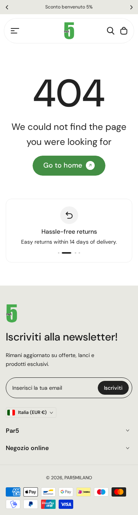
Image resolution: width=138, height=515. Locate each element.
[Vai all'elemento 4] (79, 253)
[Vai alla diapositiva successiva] (131, 7)
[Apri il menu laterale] (15, 30)
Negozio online (27, 448)
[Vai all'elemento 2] (67, 253)
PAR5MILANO (78, 478)
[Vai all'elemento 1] (58, 253)
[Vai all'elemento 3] (75, 253)
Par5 (12, 431)
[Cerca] (111, 31)
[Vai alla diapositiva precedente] (6, 7)
